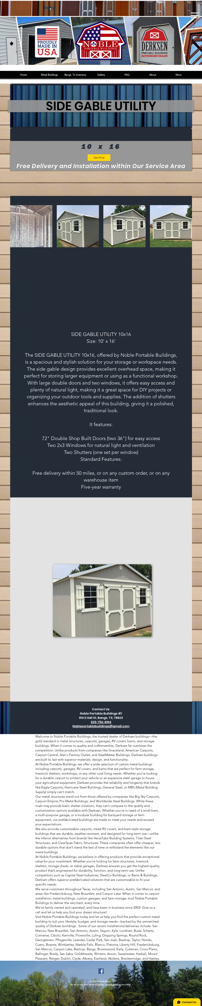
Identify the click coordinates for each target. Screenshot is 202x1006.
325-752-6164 (101, 722)
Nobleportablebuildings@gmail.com (101, 726)
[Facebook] (101, 971)
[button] (101, 75)
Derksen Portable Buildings (109, 984)
